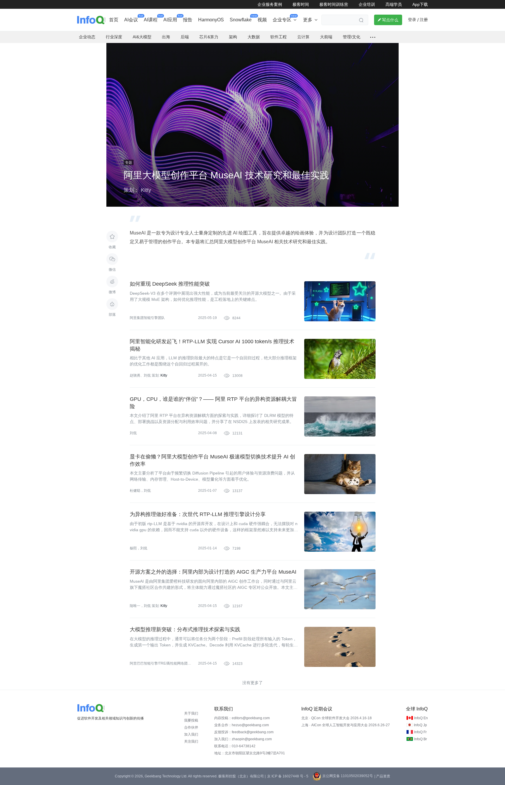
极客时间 (301, 4)
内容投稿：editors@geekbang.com (242, 718)
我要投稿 (191, 720)
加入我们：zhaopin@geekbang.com (243, 739)
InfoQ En (421, 718)
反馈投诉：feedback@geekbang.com (244, 732)
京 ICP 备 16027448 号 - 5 (287, 776)
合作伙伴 (191, 727)
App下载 (420, 4)
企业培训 (367, 4)
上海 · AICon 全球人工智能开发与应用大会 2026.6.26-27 (345, 725)
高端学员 (393, 4)
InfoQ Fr (420, 732)
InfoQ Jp (420, 725)
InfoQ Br (420, 739)
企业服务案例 (269, 4)
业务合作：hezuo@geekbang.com (241, 725)
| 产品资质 (382, 776)
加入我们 (191, 734)
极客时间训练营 (333, 4)
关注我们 (191, 741)
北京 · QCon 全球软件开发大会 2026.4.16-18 (336, 718)
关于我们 (191, 713)
